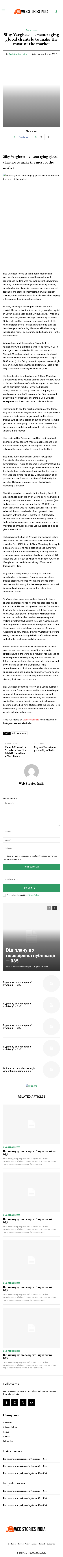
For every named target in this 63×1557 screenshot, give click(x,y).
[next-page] (54, 908)
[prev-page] (49, 908)
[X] (23, 1402)
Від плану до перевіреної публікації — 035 (30, 955)
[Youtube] (31, 1402)
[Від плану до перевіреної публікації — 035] (31, 937)
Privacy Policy (33, 895)
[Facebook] (6, 1402)
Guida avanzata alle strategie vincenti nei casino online (19, 1069)
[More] (49, 137)
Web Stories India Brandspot (18, 966)
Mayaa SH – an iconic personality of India (45, 749)
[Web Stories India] (31, 771)
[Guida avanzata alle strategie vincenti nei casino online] (51, 1069)
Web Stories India (18, 54)
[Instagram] (14, 1402)
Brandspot (31, 30)
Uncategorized (11, 1147)
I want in (29, 888)
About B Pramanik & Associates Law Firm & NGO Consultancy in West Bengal (16, 751)
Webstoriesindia (31, 719)
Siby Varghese (19, 733)
